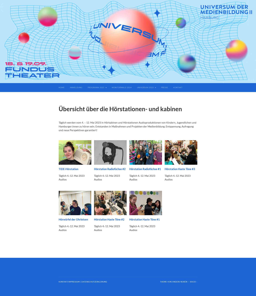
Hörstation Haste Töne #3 (180, 169)
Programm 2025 (96, 87)
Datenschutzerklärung (94, 282)
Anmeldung (76, 87)
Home (62, 87)
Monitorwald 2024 (122, 87)
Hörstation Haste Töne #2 (109, 219)
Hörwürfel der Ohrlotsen (73, 219)
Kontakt (178, 87)
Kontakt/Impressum (69, 282)
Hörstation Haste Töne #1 (144, 219)
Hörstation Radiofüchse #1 (145, 169)
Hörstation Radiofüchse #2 (110, 169)
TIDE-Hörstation (68, 169)
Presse (164, 87)
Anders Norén (179, 282)
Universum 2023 (145, 87)
